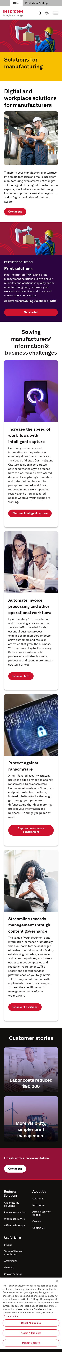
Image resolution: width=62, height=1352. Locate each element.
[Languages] (47, 13)
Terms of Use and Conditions (13, 1253)
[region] (31, 1313)
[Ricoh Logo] (13, 13)
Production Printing (36, 3)
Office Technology (14, 1225)
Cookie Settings (13, 1274)
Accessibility (10, 1261)
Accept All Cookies (31, 1333)
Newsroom (38, 1205)
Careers (36, 1221)
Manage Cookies (31, 1342)
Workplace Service (14, 1218)
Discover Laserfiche (25, 1007)
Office (16, 3)
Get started (31, 312)
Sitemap (8, 1267)
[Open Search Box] (39, 13)
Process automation (15, 1212)
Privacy (8, 1244)
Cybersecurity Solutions (11, 1204)
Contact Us (38, 1227)
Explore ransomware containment (31, 830)
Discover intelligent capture (30, 513)
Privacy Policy (10, 1316)
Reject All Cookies (31, 1323)
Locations (37, 1198)
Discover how (20, 676)
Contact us (15, 211)
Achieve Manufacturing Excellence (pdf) (30, 301)
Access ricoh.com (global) (41, 1213)
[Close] (57, 1281)
